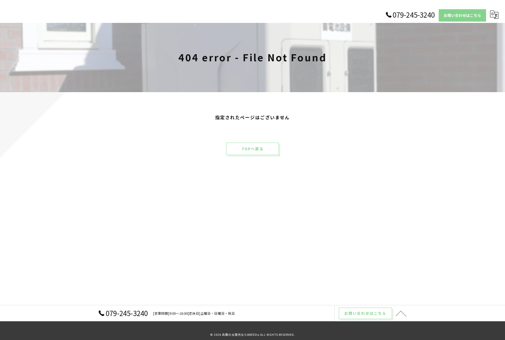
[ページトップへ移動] (401, 313)
